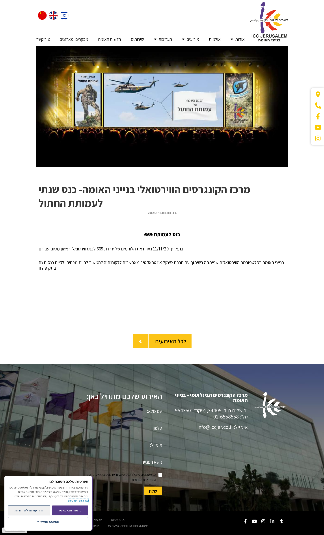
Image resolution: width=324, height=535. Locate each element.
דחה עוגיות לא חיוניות (29, 510)
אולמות (215, 39)
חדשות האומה (109, 39)
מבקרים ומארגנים (74, 39)
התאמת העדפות (48, 522)
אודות (240, 39)
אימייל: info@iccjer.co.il (222, 426)
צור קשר (43, 39)
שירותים (137, 39)
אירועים (193, 39)
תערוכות (165, 39)
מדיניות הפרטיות (142, 480)
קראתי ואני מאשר (70, 510)
